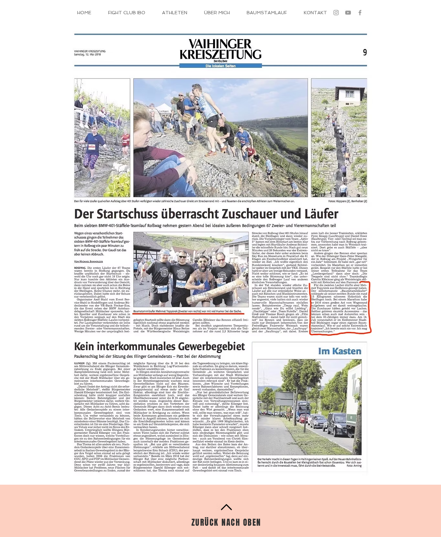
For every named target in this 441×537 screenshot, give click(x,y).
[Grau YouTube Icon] (348, 12)
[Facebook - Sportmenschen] (360, 12)
